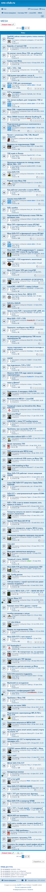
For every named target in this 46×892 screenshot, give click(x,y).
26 (43, 89)
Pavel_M (29, 77)
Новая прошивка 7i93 (16, 444)
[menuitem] (3, 9)
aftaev (29, 561)
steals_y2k (30, 235)
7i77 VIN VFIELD (13, 622)
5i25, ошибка (12, 208)
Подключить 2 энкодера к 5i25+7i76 (21, 391)
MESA (4, 21)
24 (38, 89)
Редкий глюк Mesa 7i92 (16, 181)
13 (43, 131)
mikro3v (29, 553)
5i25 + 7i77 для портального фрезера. (22, 794)
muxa (29, 62)
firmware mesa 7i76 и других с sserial (22, 606)
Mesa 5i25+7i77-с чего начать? (19, 637)
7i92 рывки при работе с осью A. (20, 76)
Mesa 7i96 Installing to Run (18, 466)
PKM (28, 781)
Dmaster (29, 305)
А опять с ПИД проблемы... (18, 830)
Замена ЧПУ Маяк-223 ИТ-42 (18, 521)
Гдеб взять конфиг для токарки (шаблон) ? (25, 823)
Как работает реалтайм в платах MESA (23, 190)
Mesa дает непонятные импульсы (21, 551)
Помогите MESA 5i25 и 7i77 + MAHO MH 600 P (25, 591)
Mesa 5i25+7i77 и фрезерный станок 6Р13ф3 (25, 233)
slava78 (29, 272)
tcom (28, 653)
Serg (28, 281)
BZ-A (28, 477)
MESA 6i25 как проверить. (18, 816)
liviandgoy (30, 351)
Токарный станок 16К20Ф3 (18, 559)
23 (35, 89)
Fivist (28, 111)
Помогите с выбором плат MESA (20, 327)
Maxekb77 (30, 467)
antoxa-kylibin (31, 263)
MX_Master (29, 138)
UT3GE (29, 191)
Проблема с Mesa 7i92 (16, 698)
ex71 (28, 522)
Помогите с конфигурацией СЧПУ (21, 691)
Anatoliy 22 (31, 320)
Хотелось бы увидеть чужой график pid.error (26, 844)
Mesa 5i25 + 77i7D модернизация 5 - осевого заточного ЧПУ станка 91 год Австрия (25, 251)
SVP (28, 506)
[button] (28, 28)
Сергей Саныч (31, 675)
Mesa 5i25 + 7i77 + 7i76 (16, 319)
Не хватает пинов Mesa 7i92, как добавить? (25, 53)
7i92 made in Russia (15, 153)
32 (41, 642)
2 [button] (25, 28)
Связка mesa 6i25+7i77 (16, 199)
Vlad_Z (29, 765)
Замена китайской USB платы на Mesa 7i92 (25, 458)
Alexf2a (29, 312)
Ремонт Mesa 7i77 (14, 598)
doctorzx (30, 367)
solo (26, 445)
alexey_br (30, 430)
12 (41, 131)
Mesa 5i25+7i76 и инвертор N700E (21, 801)
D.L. (28, 400)
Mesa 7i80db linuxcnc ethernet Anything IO (24, 117)
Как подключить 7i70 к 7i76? (19, 365)
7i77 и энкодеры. (14, 92)
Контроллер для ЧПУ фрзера (19, 659)
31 (38, 642)
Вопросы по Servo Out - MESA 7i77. (21, 294)
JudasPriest (30, 668)
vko (28, 70)
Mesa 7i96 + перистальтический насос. (23, 109)
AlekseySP (30, 329)
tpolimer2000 (31, 166)
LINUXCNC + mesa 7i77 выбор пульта (22, 421)
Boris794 (30, 340)
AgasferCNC (31, 155)
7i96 (8, 242)
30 (35, 642)
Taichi (29, 253)
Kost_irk (29, 209)
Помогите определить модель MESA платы (25, 528)
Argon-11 (30, 182)
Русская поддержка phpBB (23, 887)
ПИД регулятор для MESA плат (20, 451)
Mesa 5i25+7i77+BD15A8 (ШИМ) (19, 786)
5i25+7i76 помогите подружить (19, 674)
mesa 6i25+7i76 (13, 172)
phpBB (19, 885)
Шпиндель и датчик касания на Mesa (22, 666)
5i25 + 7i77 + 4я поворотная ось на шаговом (25, 652)
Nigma (29, 802)
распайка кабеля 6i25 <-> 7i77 (19, 437)
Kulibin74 (30, 376)
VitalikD (29, 360)
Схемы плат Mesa (14, 61)
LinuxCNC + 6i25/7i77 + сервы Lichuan (22, 286)
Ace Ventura (31, 631)
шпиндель (30, 40)
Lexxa (29, 409)
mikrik (28, 592)
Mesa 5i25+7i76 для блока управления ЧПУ (24, 567)
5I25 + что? (11, 756)
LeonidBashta (32, 692)
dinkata (29, 438)
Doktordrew (30, 173)
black (29, 118)
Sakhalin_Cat (31, 94)
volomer (29, 607)
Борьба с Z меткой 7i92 (16, 46)
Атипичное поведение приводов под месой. (25, 535)
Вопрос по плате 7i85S (16, 705)
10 (35, 131)
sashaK (29, 423)
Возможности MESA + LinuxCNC (20, 399)
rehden (29, 537)
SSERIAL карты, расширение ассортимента (25, 279)
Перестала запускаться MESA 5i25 (21, 722)
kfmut (29, 219)
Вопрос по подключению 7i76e (20, 629)
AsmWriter (30, 288)
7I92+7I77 (11, 544)
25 (41, 89)
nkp (28, 585)
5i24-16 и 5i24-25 (13, 303)
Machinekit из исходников (17, 683)
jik (27, 47)
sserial (10, 358)
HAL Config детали (14, 575)
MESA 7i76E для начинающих (19, 83)
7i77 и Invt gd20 (13, 779)
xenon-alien (31, 85)
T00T (28, 795)
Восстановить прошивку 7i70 (19, 838)
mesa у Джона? (13, 383)
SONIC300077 (31, 226)
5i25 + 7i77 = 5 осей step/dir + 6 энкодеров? (25, 808)
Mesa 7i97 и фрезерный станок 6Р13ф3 (23, 224)
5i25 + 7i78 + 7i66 (14, 68)
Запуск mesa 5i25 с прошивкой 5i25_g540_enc (26, 311)
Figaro (29, 497)
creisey (29, 384)
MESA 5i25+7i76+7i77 (15, 763)
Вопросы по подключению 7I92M (21, 144)
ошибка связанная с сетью (18, 613)
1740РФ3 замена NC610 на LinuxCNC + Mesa (25, 748)
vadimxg (29, 684)
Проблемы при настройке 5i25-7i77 (21, 429)
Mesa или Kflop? (14, 414)
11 (38, 131)
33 (43, 642)
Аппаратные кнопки (15, 772)
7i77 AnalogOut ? (14, 646)
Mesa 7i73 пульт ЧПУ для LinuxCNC (21, 270)
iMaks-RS (30, 146)
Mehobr (29, 638)
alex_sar (29, 55)
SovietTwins (30, 817)
